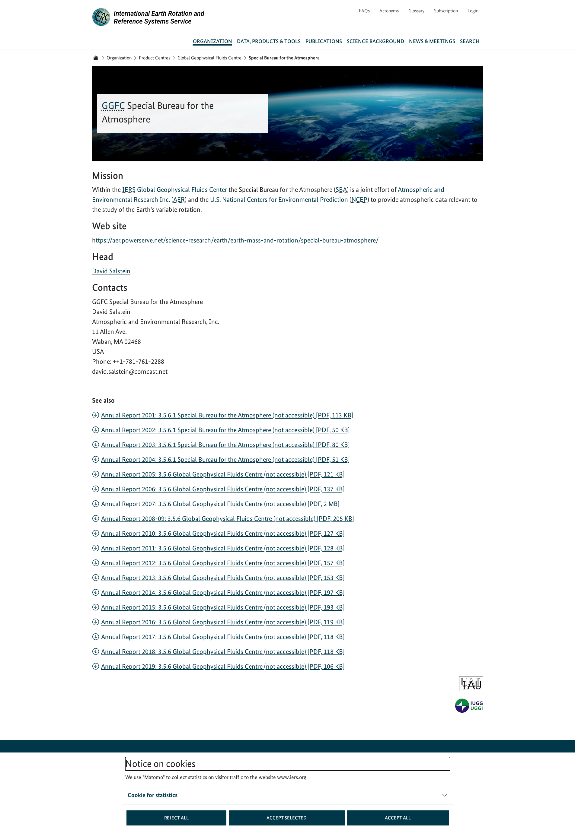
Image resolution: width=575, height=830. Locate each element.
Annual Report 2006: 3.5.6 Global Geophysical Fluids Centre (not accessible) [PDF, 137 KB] (223, 489)
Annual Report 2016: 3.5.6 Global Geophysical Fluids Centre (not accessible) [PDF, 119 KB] (223, 622)
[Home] (95, 58)
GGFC (113, 105)
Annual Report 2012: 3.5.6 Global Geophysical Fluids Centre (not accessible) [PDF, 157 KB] (223, 563)
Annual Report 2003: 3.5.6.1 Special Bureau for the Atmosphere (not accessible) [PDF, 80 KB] (225, 444)
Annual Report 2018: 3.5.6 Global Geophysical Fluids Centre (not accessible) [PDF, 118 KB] (223, 651)
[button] (176, 817)
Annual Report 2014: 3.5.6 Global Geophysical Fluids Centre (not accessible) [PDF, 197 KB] (223, 592)
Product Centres (154, 58)
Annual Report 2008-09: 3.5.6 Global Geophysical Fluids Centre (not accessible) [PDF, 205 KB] (227, 518)
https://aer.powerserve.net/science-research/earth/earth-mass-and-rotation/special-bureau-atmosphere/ (235, 240)
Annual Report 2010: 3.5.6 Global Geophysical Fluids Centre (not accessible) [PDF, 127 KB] (223, 533)
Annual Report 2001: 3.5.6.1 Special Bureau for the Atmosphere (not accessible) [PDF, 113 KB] (227, 415)
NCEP (359, 199)
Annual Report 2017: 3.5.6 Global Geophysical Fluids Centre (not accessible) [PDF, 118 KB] (223, 637)
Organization (119, 58)
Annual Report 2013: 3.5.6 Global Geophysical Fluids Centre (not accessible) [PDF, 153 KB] (223, 577)
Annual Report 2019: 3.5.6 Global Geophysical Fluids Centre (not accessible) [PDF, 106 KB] (223, 666)
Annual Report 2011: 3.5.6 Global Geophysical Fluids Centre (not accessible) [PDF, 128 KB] (223, 548)
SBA (341, 189)
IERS (129, 189)
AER (179, 199)
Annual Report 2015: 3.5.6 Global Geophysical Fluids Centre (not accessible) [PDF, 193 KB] (223, 607)
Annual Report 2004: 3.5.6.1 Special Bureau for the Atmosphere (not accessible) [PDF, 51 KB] (225, 459)
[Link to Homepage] (148, 17)
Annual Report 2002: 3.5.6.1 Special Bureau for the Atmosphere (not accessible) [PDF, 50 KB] (225, 430)
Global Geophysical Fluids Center (182, 189)
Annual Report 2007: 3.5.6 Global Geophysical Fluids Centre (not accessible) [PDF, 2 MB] (220, 504)
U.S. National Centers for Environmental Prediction (280, 199)
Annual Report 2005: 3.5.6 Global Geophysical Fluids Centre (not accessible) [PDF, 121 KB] (223, 474)
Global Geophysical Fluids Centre (209, 58)
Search (470, 41)
